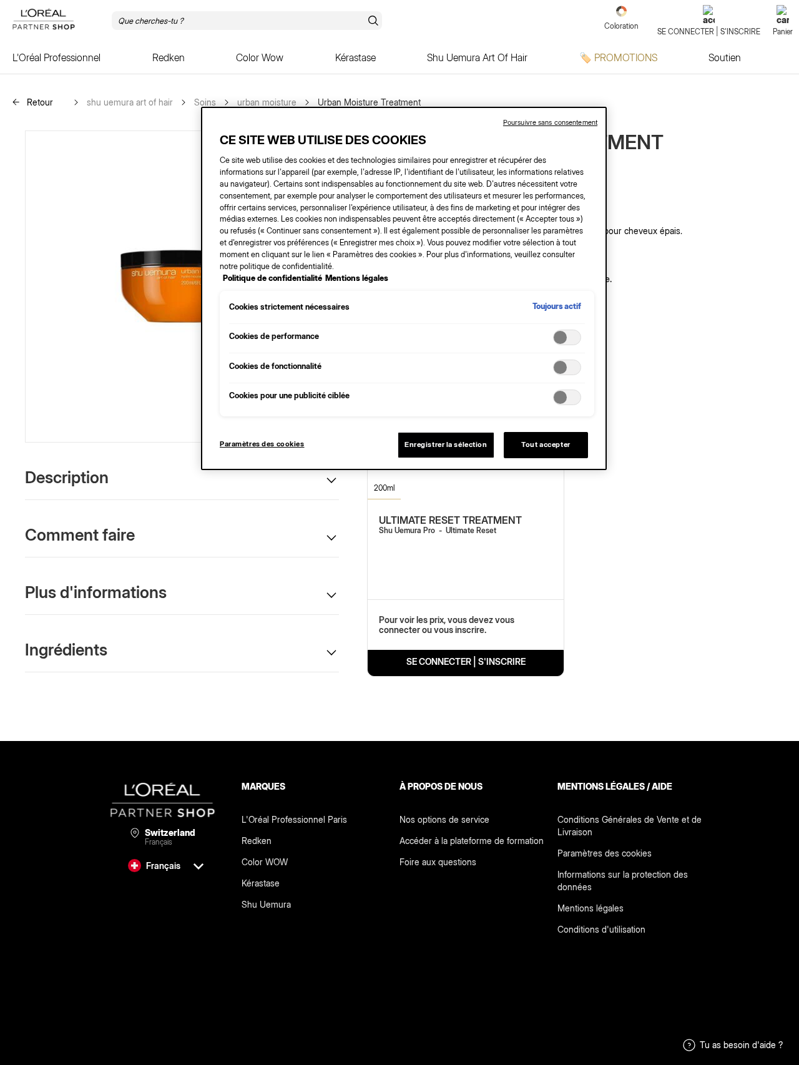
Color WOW (265, 861)
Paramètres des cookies (604, 853)
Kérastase (261, 883)
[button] (182, 477)
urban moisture (267, 102)
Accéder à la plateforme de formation (472, 840)
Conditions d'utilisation (601, 929)
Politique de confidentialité (272, 278)
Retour (38, 102)
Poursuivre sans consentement (550, 122)
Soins (205, 102)
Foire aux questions (438, 861)
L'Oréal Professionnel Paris (294, 819)
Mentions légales (590, 908)
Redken (257, 840)
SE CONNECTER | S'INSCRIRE (466, 661)
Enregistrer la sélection (446, 444)
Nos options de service (444, 819)
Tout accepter (545, 444)
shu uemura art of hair (130, 102)
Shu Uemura (266, 904)
